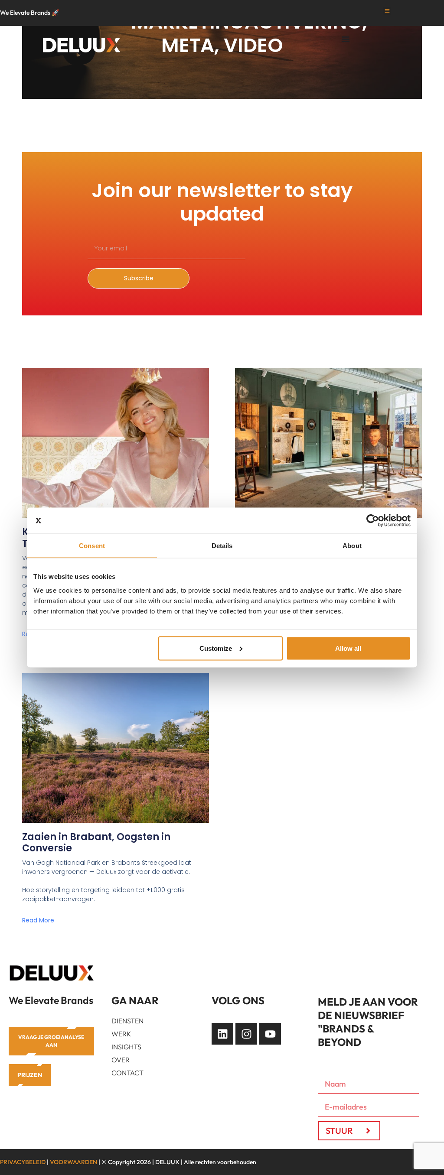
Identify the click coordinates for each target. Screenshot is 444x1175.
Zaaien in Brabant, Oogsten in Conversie (96, 842)
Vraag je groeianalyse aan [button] (51, 1041)
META (187, 45)
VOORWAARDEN (73, 1162)
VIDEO (253, 45)
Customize (215, 648)
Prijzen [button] (29, 1075)
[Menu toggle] (345, 39)
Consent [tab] (92, 545)
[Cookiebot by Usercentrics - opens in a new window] (373, 520)
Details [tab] (222, 545)
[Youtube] (270, 1034)
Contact (127, 1072)
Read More (38, 920)
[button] (387, 11)
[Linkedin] (222, 1034)
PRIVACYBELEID (23, 1162)
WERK (121, 1033)
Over (120, 1059)
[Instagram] (246, 1034)
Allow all (348, 648)
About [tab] (352, 545)
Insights (126, 1046)
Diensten (127, 1020)
